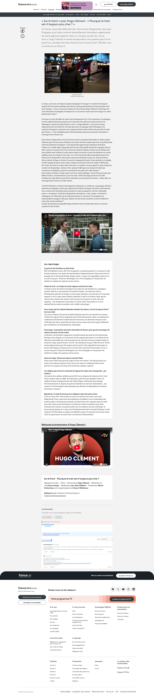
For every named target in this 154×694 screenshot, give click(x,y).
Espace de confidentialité (128, 691)
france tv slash (55, 678)
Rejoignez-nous (77, 651)
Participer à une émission (32, 602)
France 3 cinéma (122, 616)
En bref (92, 14)
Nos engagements (78, 645)
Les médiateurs (77, 617)
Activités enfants (55, 650)
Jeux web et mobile (56, 647)
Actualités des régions (79, 668)
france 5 (53, 675)
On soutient (70, 14)
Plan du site (109, 691)
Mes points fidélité (101, 623)
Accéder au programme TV (121, 599)
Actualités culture (78, 678)
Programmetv (117, 9)
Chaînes (53, 661)
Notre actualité (77, 648)
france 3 (53, 668)
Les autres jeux (56, 638)
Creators (44, 9)
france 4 (53, 671)
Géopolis (75, 681)
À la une (51, 9)
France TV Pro (123, 672)
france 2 (53, 665)
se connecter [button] (47, 517)
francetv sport (77, 675)
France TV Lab (123, 667)
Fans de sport (99, 614)
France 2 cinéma (122, 613)
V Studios (120, 619)
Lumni (97, 668)
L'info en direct (77, 665)
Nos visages (84, 14)
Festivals (36, 9)
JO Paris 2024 (101, 14)
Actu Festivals (54, 625)
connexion (109, 4)
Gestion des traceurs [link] (98, 691)
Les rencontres (77, 625)
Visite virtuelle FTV (78, 628)
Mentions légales (65, 691)
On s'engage (54, 628)
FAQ (73, 611)
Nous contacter (77, 614)
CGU (116, 691)
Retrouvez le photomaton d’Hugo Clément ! (64, 425)
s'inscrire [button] (58, 517)
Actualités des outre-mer (80, 671)
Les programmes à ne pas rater (53, 14)
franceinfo (76, 661)
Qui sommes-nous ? (79, 642)
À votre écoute (78, 607)
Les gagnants (99, 620)
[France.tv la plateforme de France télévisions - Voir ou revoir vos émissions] (25, 575)
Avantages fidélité (126, 4)
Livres (77, 14)
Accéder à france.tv (126, 576)
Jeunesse (98, 661)
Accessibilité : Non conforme (81, 691)
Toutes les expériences (102, 617)
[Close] (92, 2)
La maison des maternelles (123, 662)
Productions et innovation (102, 9)
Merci (109, 14)
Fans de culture (100, 611)
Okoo (96, 665)
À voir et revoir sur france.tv (55, 496)
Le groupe (76, 638)
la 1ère (52, 681)
